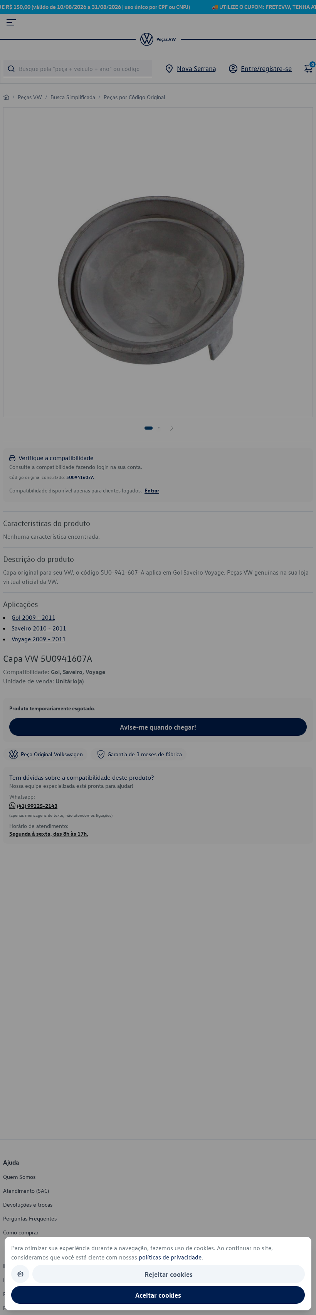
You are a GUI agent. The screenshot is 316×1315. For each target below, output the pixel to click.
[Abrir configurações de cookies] (20, 1274)
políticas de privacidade (170, 1257)
